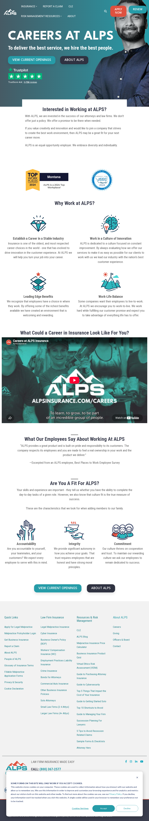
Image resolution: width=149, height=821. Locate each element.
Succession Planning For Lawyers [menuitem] (89, 722)
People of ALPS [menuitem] (12, 659)
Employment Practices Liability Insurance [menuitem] (56, 662)
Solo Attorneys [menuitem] (48, 700)
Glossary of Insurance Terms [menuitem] (19, 665)
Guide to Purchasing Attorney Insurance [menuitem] (92, 676)
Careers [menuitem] (117, 627)
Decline (127, 808)
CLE (71, 6)
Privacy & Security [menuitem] (13, 682)
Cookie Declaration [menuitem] (14, 688)
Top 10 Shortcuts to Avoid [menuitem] (90, 707)
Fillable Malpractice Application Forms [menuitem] (14, 674)
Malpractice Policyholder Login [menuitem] (20, 633)
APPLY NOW (118, 11)
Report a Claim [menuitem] (11, 646)
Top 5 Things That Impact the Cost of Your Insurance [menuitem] (92, 693)
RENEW (137, 9)
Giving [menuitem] (116, 633)
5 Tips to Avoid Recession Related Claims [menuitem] (90, 733)
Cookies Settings (80, 808)
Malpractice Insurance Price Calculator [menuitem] (91, 645)
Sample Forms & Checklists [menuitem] (91, 741)
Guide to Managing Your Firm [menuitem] (91, 714)
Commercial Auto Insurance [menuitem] (54, 683)
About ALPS (120, 617)
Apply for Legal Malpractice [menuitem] (18, 627)
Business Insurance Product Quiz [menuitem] (91, 655)
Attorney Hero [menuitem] (84, 747)
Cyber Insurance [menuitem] (49, 633)
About (72, 16)
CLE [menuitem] (79, 630)
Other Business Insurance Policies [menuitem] (54, 692)
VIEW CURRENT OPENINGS (31, 60)
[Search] (105, 11)
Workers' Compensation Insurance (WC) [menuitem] (53, 652)
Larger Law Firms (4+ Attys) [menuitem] (55, 713)
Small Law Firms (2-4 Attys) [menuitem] (55, 707)
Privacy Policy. (115, 794)
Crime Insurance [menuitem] (49, 670)
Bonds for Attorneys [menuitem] (51, 677)
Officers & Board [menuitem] (121, 639)
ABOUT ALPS (74, 60)
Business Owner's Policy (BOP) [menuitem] (53, 641)
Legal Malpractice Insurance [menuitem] (55, 627)
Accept (103, 808)
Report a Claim (53, 6)
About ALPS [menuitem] (10, 652)
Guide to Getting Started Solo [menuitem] (91, 701)
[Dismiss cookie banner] (137, 778)
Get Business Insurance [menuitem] (16, 639)
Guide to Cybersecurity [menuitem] (88, 684)
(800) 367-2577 (50, 769)
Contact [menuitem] (117, 646)
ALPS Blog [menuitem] (82, 636)
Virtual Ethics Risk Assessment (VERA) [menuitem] (87, 665)
